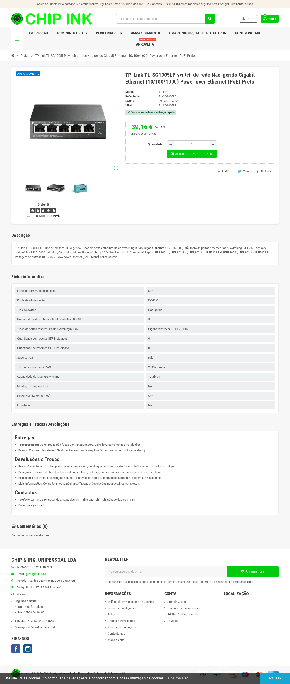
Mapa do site (116, 640)
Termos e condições (121, 608)
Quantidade (155, 144)
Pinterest (267, 171)
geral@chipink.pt (37, 505)
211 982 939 (39, 499)
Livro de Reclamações (122, 627)
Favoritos (173, 620)
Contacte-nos (116, 633)
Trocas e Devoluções (92, 483)
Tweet (247, 171)
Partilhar (227, 171)
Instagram (27, 648)
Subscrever (254, 571)
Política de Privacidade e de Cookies (131, 601)
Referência (132, 96)
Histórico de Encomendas (183, 608)
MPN (128, 105)
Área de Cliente (177, 601)
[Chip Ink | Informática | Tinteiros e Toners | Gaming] (51, 18)
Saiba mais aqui (178, 678)
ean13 (129, 101)
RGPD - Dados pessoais (182, 614)
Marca (129, 91)
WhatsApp (68, 4)
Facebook (15, 648)
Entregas (113, 614)
